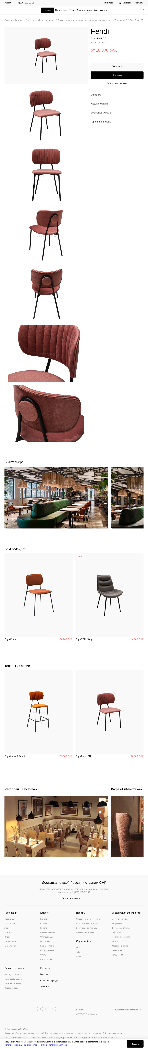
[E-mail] (122, 10)
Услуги (73, 10)
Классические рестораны (88, 923)
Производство (61, 10)
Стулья (43, 923)
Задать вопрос (11, 988)
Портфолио (9, 923)
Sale (95, 10)
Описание (96, 94)
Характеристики (99, 103)
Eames (79, 956)
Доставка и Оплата (101, 112)
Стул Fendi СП (83, 756)
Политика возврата (121, 937)
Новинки (103, 10)
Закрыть (135, 1044)
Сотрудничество (119, 919)
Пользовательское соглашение (126, 1010)
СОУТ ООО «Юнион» (86, 1014)
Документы (117, 923)
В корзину (117, 75)
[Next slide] (142, 462)
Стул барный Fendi (14, 756)
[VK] (49, 1009)
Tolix (78, 952)
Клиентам (108, 3)
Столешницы (46, 937)
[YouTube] (44, 1009)
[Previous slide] (135, 462)
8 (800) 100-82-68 (25, 3)
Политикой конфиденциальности (20, 1045)
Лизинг (115, 941)
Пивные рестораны (85, 932)
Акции (89, 10)
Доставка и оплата (121, 928)
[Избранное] (135, 10)
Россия (7, 3)
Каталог (44, 919)
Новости (8, 932)
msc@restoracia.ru (13, 979)
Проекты (81, 10)
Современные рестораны (88, 919)
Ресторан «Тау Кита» (20, 789)
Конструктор (117, 66)
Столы (43, 955)
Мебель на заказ (120, 946)
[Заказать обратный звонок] (116, 10)
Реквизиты (117, 950)
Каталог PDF (118, 955)
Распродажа (46, 959)
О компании (10, 946)
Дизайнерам (125, 3)
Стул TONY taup (83, 639)
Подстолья (45, 941)
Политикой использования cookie (54, 1045)
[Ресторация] (18, 10)
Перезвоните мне (12, 983)
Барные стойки (47, 946)
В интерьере (14, 462)
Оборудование (47, 950)
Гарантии (116, 932)
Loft (78, 947)
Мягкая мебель (47, 932)
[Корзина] (141, 10)
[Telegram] (39, 1009)
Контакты (139, 3)
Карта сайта (10, 941)
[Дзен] (54, 1009)
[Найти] (129, 10)
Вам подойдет (15, 549)
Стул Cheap (10, 639)
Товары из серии (17, 666)
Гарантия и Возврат (101, 121)
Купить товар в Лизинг (117, 83)
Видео (7, 937)
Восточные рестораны (86, 928)
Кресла (43, 928)
